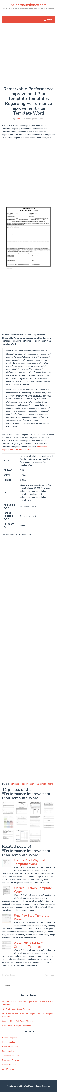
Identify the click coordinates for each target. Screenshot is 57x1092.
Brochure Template (10, 1046)
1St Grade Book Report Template (16, 1009)
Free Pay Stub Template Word (31, 917)
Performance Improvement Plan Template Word (24, 448)
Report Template (9, 1064)
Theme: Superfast (42, 1086)
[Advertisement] (28, 54)
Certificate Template (10, 1055)
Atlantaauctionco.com (28, 4)
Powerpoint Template (11, 1060)
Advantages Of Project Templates (16, 1025)
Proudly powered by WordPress (20, 1086)
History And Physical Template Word (29, 862)
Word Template (8, 1069)
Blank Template (8, 1042)
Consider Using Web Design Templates (18, 1021)
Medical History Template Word (33, 890)
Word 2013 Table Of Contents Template (29, 945)
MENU (50, 19)
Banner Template (9, 1037)
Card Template (8, 1051)
